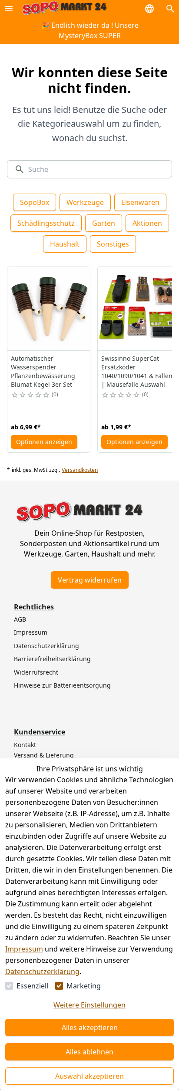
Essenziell (32, 986)
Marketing (83, 986)
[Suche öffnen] (170, 8)
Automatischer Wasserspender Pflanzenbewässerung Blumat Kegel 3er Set (43, 371)
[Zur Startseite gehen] (64, 8)
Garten (103, 223)
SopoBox (34, 202)
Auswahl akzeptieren (89, 1076)
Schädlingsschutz (46, 223)
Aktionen (147, 223)
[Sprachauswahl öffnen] (149, 8)
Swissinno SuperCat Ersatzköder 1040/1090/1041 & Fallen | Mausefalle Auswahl (136, 371)
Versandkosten (80, 470)
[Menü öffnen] (8, 8)
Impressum (24, 949)
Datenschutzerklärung (42, 971)
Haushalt (65, 244)
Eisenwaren (140, 202)
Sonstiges (113, 244)
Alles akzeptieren (90, 1027)
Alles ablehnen (89, 1052)
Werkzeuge (85, 202)
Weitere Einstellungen (89, 1005)
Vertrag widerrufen (90, 580)
